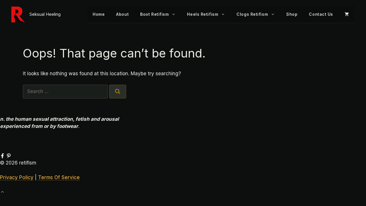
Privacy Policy (16, 177)
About (122, 14)
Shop (291, 14)
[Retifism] (18, 15)
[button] (2, 192)
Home (99, 14)
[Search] (117, 91)
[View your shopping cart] (347, 14)
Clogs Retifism (252, 14)
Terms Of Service (59, 177)
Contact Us (321, 14)
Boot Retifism (154, 14)
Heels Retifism (202, 14)
